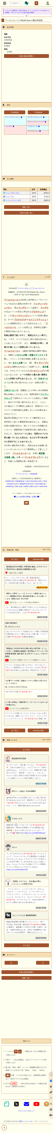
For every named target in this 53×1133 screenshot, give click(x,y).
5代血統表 (15, 112)
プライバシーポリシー (26, 1111)
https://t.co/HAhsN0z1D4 (17, 870)
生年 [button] (33, 189)
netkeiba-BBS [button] (38, 559)
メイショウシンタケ (13, 200)
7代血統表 (38, 112)
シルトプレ (10, 197)
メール (29, 1121)
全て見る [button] (14, 559)
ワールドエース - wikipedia (26, 474)
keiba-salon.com (31, 486)
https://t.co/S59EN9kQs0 (34, 833)
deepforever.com (26, 484)
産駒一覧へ (26, 207)
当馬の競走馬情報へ (26, 56)
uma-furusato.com (34, 481)
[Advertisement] (26, 78)
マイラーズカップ (25, 288)
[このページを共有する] (4, 1128)
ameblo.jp (10, 486)
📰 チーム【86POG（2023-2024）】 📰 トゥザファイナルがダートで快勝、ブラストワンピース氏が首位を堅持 (27, 11)
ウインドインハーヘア (36, 122)
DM (20, 1121)
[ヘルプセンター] (46, 1104)
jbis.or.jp (18, 486)
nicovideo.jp (40, 484)
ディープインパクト (12, 117)
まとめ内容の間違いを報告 (26, 497)
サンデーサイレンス (35, 117)
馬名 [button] (5, 189)
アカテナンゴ (32, 126)
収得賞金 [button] (43, 189)
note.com (43, 486)
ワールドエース (38, 288)
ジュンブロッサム (12, 193)
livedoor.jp (9, 481)
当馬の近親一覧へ (26, 213)
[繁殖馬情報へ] (21, 117)
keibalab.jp (20, 481)
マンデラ (8, 126)
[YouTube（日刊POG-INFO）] (36, 1104)
